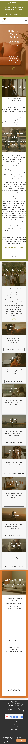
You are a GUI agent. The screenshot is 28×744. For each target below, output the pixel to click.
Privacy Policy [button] (14, 726)
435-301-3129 (14, 722)
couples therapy (14, 213)
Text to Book (21, 740)
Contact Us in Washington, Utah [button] (12, 14)
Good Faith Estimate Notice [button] (14, 733)
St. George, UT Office (14, 651)
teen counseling (14, 211)
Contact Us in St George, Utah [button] (13, 4)
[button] (14, 9)
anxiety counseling (15, 215)
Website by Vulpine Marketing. (9, 738)
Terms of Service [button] (14, 729)
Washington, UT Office (13, 603)
